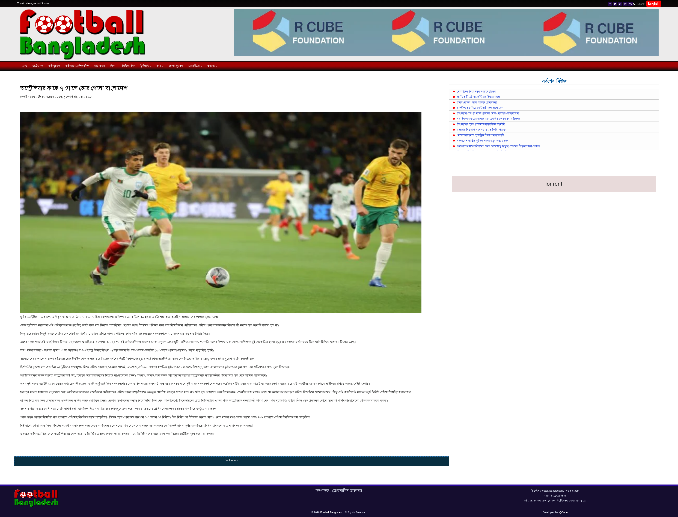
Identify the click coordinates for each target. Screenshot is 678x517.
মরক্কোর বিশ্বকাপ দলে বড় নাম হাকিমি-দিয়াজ (481, 130)
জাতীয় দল (37, 66)
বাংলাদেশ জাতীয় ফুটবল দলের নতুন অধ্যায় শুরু (482, 141)
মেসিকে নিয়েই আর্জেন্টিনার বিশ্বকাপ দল (478, 97)
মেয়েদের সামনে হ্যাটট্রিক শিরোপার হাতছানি (480, 135)
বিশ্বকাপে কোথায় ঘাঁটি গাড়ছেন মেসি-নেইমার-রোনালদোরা (488, 113)
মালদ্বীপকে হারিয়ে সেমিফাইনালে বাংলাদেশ (480, 108)
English (653, 3)
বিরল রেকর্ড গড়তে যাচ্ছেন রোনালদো (477, 103)
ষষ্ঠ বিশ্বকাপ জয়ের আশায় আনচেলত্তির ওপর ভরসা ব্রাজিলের (488, 119)
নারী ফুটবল (54, 66)
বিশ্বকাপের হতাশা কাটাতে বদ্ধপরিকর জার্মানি (481, 124)
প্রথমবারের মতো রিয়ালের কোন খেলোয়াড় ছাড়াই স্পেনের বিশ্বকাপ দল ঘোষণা (498, 146)
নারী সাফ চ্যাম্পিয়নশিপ (77, 66)
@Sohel (563, 512)
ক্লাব (159, 66)
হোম (24, 66)
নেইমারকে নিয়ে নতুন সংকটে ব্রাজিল (476, 92)
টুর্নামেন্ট (145, 66)
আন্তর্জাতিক (194, 66)
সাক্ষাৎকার (99, 66)
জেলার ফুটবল (176, 66)
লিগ (112, 66)
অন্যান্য (211, 66)
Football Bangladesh (331, 512)
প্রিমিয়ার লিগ (128, 66)
